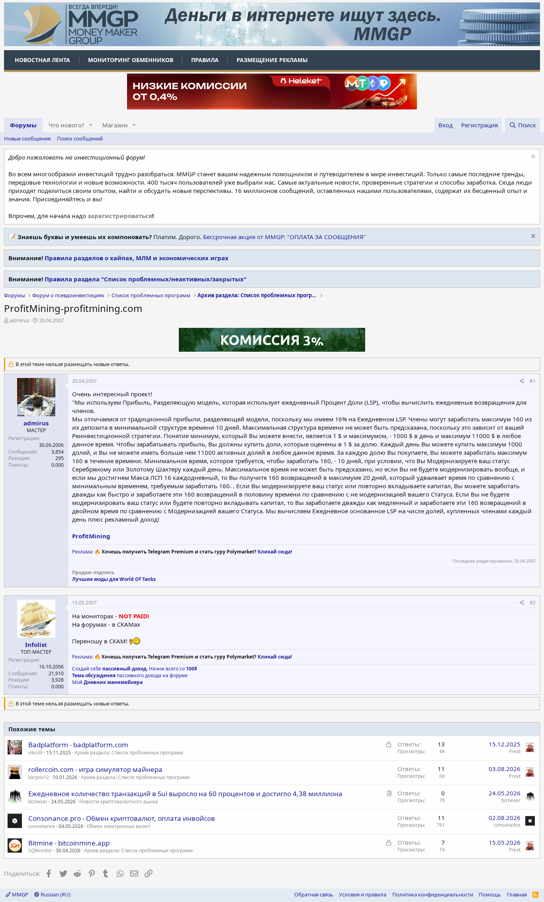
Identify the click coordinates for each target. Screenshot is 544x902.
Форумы (23, 125)
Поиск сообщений (80, 138)
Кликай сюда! (275, 551)
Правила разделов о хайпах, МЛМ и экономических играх (137, 258)
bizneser (37, 801)
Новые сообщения (27, 138)
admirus (19, 320)
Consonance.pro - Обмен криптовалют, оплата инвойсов (121, 818)
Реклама (82, 551)
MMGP (19, 894)
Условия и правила (362, 894)
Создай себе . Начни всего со (134, 668)
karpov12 (38, 777)
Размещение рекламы (272, 60)
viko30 (35, 752)
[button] (90, 125)
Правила (205, 60)
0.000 (57, 465)
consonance (41, 826)
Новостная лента (42, 60)
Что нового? (66, 125)
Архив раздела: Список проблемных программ (128, 752)
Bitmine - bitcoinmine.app (69, 842)
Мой (107, 682)
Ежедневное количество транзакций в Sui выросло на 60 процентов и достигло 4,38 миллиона (185, 793)
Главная (517, 894)
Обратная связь (313, 894)
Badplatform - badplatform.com (78, 744)
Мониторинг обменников (130, 60)
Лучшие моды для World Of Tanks (114, 579)
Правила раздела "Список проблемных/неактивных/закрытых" (146, 279)
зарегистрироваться (120, 216)
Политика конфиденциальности (432, 894)
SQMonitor (40, 850)
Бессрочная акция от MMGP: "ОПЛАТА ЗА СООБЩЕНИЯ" (284, 237)
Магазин (115, 125)
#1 (533, 381)
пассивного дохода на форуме (130, 675)
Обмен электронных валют (119, 826)
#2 (533, 602)
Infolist (36, 645)
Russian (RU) (54, 894)
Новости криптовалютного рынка (118, 801)
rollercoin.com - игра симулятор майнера (95, 769)
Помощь (490, 894)
